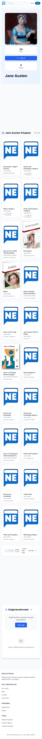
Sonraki (31, 550)
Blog (3, 691)
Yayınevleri (5, 698)
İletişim (4, 710)
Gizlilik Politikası (7, 723)
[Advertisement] (21, 107)
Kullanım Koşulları (7, 720)
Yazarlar (4, 695)
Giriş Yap (21, 625)
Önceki (11, 550)
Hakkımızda (5, 707)
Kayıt (37, 3)
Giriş (32, 3)
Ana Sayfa (5, 688)
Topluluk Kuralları (7, 726)
